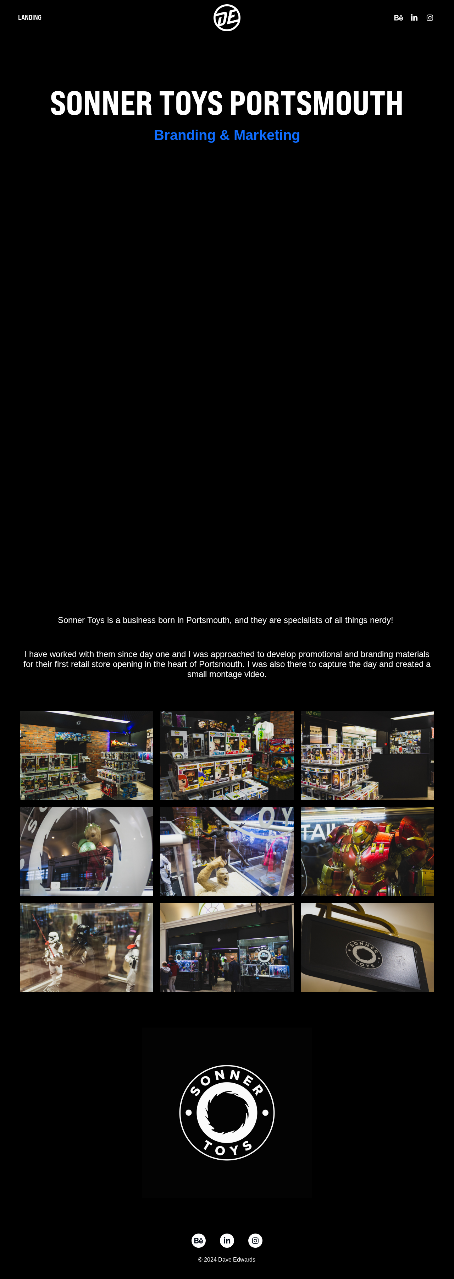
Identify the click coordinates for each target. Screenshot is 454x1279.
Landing (29, 17)
